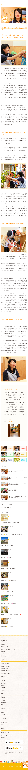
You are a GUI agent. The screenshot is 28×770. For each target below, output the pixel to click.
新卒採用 (3, 697)
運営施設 (3, 708)
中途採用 (3, 700)
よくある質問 (4, 683)
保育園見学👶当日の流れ (7, 626)
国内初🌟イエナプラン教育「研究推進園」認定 (12, 534)
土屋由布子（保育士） (6, 673)
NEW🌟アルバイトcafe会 (7, 591)
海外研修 (3, 687)
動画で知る (3, 656)
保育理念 (3, 644)
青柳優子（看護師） (5, 670)
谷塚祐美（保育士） (5, 666)
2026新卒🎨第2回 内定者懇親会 (8, 568)
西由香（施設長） (5, 663)
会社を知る (4, 640)
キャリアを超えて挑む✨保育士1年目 (10, 522)
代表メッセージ (4, 646)
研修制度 (3, 685)
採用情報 (3, 694)
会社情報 (3, 651)
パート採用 (3, 702)
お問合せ (3, 737)
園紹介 (2, 725)
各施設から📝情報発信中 (7, 545)
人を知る (3, 659)
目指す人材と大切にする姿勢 (8, 649)
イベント (3, 704)
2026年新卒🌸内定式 (6, 557)
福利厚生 (3, 690)
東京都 (2, 712)
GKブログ (3, 718)
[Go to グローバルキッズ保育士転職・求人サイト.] (2, 4)
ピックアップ (12, 516)
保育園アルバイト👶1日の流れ (8, 580)
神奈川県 (3, 714)
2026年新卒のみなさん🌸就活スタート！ (11, 603)
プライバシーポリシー (6, 732)
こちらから (10, 419)
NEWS (2, 653)
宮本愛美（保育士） (5, 668)
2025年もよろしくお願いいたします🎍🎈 (11, 614)
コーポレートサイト (5, 735)
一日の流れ (3, 680)
